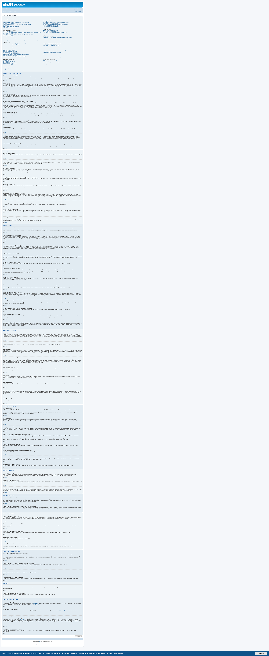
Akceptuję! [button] (261, 653)
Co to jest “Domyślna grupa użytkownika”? (50, 25)
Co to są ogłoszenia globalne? (8, 64)
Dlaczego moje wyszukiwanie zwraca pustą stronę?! (52, 43)
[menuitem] (4, 9)
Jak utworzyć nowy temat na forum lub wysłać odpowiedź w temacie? (14, 43)
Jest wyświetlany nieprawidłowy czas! (9, 33)
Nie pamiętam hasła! (6, 25)
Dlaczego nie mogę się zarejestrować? (9, 21)
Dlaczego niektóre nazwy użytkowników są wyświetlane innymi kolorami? (55, 24)
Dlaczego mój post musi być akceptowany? (10, 55)
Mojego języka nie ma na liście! (8, 35)
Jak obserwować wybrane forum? (49, 51)
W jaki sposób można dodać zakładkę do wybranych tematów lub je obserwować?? (57, 50)
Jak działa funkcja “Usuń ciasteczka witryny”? (10, 27)
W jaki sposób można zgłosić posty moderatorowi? (11, 53)
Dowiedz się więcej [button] (118, 653)
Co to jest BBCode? (6, 60)
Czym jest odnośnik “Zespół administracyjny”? (51, 26)
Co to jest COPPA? (6, 20)
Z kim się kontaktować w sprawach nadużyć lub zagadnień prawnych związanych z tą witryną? (59, 62)
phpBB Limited (36, 603)
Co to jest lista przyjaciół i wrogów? (49, 36)
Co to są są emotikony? (7, 62)
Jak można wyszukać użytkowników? (49, 44)
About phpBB (37, 604)
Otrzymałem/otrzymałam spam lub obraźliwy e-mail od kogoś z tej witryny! (55, 32)
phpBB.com (5, 188)
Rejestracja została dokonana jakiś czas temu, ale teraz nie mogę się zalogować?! (17, 24)
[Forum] (8, 4)
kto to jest (22, 619)
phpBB (40, 641)
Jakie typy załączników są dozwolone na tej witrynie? (52, 55)
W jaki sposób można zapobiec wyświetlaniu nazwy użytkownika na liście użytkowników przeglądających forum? (22, 32)
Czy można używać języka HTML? (9, 61)
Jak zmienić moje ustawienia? (8, 31)
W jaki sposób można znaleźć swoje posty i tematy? (52, 45)
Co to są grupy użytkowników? (48, 21)
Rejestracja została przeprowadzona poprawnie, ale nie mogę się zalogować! (16, 22)
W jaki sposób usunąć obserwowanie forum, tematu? (52, 52)
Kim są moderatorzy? (46, 20)
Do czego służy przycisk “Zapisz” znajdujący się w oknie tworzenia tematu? (16, 54)
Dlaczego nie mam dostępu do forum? (9, 50)
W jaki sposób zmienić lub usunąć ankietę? (10, 49)
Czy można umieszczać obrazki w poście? (10, 63)
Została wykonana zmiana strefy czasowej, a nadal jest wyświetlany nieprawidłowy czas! (18, 34)
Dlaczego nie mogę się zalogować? (9, 23)
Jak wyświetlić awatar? (7, 37)
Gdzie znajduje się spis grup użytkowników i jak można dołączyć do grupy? (56, 22)
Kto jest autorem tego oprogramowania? (50, 60)
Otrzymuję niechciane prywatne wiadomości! (50, 31)
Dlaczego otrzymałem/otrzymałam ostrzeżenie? (11, 52)
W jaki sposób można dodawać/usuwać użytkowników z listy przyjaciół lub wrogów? (57, 37)
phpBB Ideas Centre (63, 610)
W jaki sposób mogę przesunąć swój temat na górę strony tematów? (14, 56)
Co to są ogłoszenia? (6, 65)
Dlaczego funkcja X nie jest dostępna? (49, 61)
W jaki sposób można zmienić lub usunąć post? (11, 44)
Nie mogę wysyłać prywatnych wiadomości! (50, 30)
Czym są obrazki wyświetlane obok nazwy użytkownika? (12, 36)
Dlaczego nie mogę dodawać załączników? (10, 51)
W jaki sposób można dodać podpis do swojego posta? (12, 45)
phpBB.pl (71, 186)
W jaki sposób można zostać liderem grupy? (50, 23)
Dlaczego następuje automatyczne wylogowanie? (11, 26)
